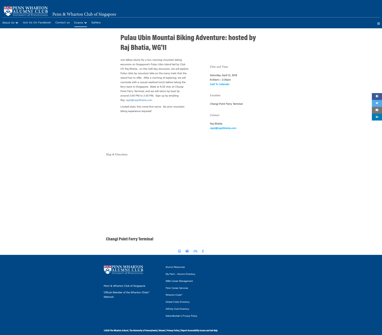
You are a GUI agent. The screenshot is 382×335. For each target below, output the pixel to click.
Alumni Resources (175, 267)
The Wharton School (119, 330)
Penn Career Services (177, 288)
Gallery (96, 22)
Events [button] (79, 23)
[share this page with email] (377, 110)
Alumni (162, 330)
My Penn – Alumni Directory (180, 274)
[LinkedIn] (378, 24)
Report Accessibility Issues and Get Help (199, 330)
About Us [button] (9, 23)
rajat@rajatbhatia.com (139, 100)
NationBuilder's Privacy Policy (181, 316)
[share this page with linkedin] (377, 117)
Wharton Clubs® (174, 295)
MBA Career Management (179, 281)
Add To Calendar (219, 84)
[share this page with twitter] (377, 103)
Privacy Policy (173, 330)
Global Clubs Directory (178, 302)
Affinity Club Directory (177, 309)
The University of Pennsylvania (143, 330)
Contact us (62, 22)
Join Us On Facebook (37, 22)
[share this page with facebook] (377, 96)
